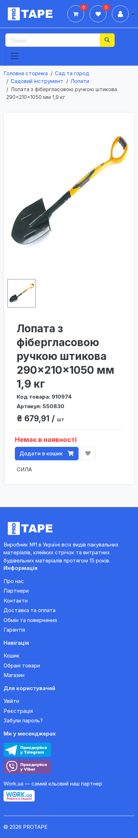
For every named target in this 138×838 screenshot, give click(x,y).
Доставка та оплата (30, 610)
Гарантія (14, 629)
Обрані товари (22, 665)
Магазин (14, 675)
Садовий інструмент (37, 81)
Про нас (14, 581)
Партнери (16, 590)
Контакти (16, 600)
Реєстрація (18, 710)
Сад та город (72, 73)
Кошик (11, 655)
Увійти (11, 701)
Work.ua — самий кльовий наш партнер (53, 783)
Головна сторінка (26, 73)
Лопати (79, 81)
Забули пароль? (23, 720)
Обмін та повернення (30, 620)
